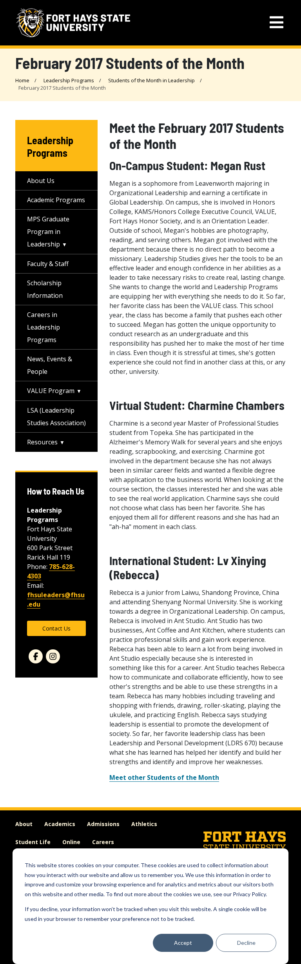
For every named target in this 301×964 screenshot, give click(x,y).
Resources (42, 442)
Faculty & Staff (48, 263)
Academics (59, 824)
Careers (103, 842)
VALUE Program (50, 390)
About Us (40, 180)
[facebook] (35, 656)
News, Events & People (49, 365)
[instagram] (53, 656)
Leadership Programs (69, 80)
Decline (246, 942)
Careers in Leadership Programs (43, 327)
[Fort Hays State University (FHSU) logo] (73, 22)
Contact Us (56, 628)
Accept (183, 942)
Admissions (103, 824)
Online (71, 842)
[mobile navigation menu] (276, 22)
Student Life (33, 842)
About (24, 824)
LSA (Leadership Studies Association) (56, 416)
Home (22, 80)
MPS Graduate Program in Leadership (48, 231)
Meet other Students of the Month (164, 777)
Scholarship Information (45, 289)
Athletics (144, 824)
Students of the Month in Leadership (151, 80)
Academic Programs (56, 200)
